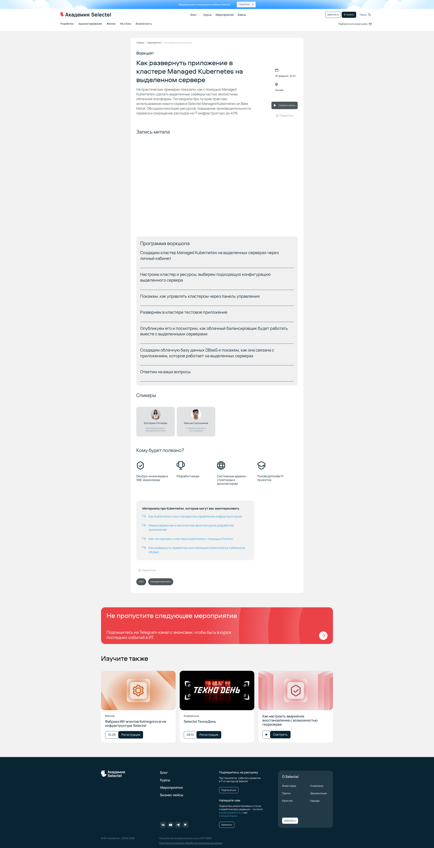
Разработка (67, 23)
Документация (318, 793)
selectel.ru (333, 14)
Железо (111, 23)
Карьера (315, 800)
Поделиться (286, 115)
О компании (316, 785)
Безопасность (144, 23)
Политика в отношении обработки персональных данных (190, 843)
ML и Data (125, 23)
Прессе (286, 793)
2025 (141, 581)
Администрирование (90, 23)
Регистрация (130, 735)
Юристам (287, 800)
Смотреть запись (287, 105)
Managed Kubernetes (161, 581)
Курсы (207, 15)
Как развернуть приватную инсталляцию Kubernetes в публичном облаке (197, 550)
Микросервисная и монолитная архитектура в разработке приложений (191, 527)
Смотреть (280, 734)
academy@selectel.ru (231, 812)
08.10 (190, 735)
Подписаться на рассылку (353, 23)
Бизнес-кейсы (171, 795)
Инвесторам (289, 785)
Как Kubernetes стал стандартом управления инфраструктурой (195, 516)
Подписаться (228, 790)
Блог (194, 15)
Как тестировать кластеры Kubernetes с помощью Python (191, 539)
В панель (349, 14)
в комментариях (228, 815)
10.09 (112, 735)
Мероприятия (225, 15)
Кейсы (242, 15)
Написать (226, 824)
